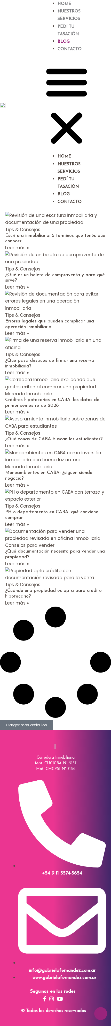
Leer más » (17, 248)
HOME (64, 4)
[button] (66, 106)
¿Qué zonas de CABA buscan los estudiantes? (53, 439)
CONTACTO (70, 49)
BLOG (64, 42)
